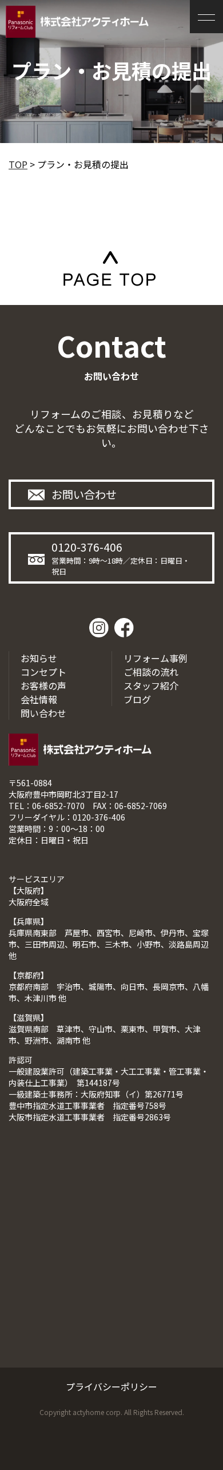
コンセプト (43, 672)
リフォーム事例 (156, 658)
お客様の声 (43, 685)
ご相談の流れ (151, 672)
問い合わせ (43, 713)
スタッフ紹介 (151, 685)
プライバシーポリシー (111, 1386)
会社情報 (39, 699)
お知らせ (39, 658)
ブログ (137, 699)
